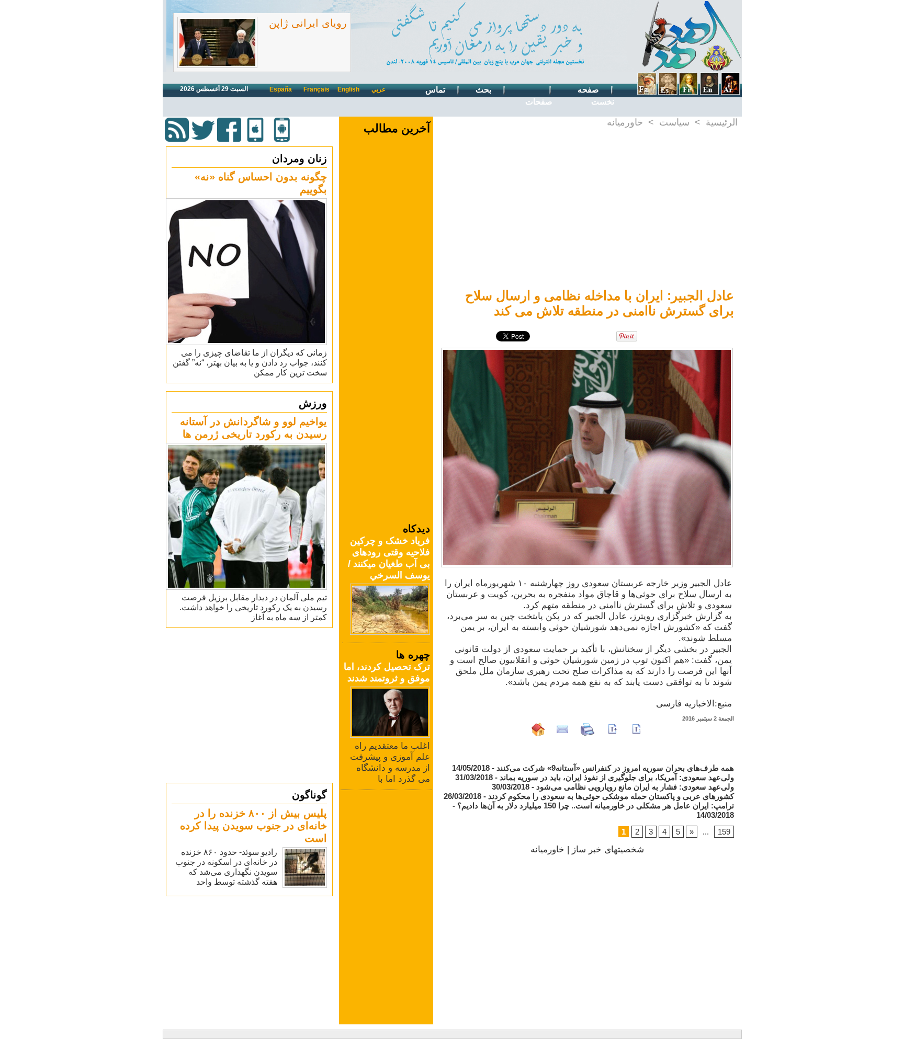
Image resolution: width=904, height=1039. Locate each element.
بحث (484, 89)
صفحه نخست (596, 95)
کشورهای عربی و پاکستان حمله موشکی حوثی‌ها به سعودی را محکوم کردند (611, 796)
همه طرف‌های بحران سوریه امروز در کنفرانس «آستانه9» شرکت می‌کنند (615, 767)
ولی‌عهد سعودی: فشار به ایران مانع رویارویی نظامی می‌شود (635, 786)
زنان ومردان (299, 158)
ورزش (313, 403)
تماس (436, 89)
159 (724, 831)
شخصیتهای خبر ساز (608, 849)
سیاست (674, 122)
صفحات (538, 101)
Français (316, 89)
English (348, 89)
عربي (378, 89)
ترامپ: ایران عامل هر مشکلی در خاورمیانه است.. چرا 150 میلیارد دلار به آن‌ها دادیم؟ (595, 805)
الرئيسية (722, 122)
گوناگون (309, 795)
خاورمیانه (625, 122)
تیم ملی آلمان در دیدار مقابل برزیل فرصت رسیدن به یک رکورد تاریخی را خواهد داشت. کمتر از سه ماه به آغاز (253, 607)
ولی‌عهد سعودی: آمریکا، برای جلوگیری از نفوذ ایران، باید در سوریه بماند (617, 777)
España (280, 89)
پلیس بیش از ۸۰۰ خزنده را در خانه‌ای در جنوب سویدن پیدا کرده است (253, 825)
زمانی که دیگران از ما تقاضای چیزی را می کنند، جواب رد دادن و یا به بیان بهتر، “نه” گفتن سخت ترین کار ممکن (250, 362)
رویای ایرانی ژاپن (308, 23)
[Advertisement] (250, 705)
